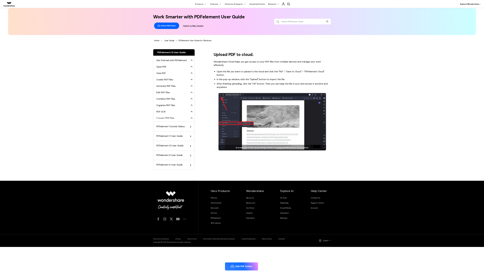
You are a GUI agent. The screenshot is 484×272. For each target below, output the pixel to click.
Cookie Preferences (248, 239)
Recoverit (215, 208)
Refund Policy (267, 239)
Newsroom (250, 203)
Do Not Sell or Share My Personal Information (219, 239)
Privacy (178, 239)
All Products (216, 223)
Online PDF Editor (168, 25)
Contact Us (315, 198)
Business (283, 218)
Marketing (284, 203)
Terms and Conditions (161, 239)
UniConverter (216, 203)
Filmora (214, 198)
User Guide (169, 40)
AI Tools (283, 198)
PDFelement (216, 218)
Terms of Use (191, 239)
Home (156, 40)
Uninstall (281, 239)
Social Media (285, 208)
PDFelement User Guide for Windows (194, 40)
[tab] (174, 59)
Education (250, 218)
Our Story (250, 208)
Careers (249, 213)
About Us (250, 198)
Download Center (257, 4)
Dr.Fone (214, 213)
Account (314, 208)
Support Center (317, 203)
